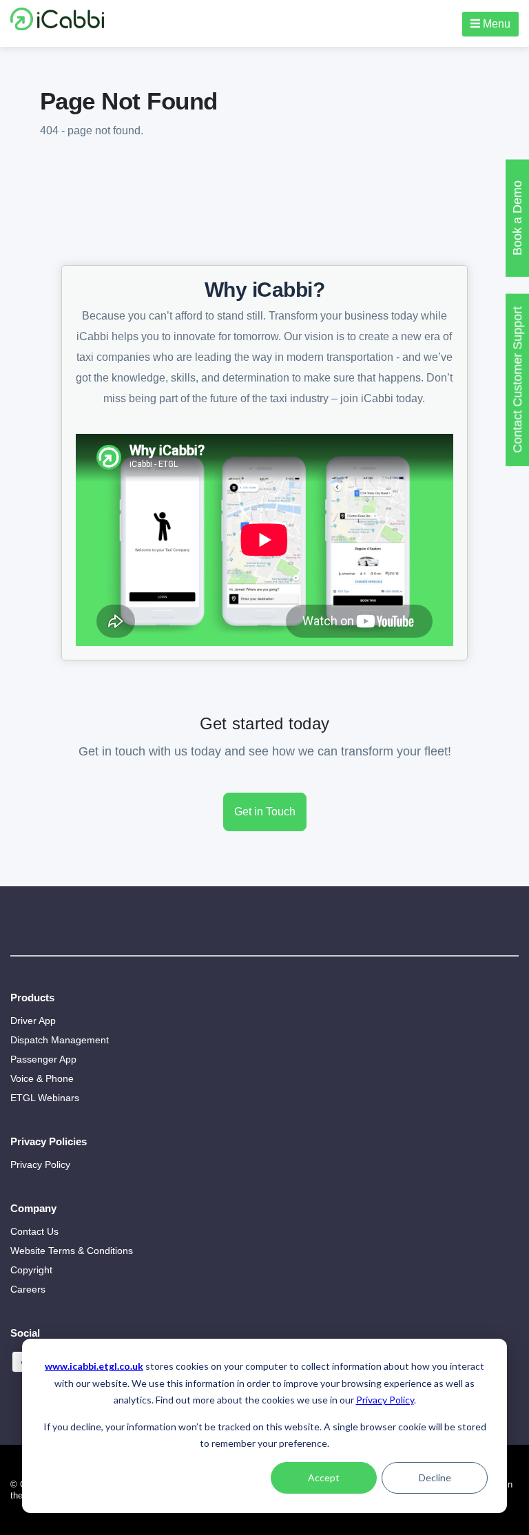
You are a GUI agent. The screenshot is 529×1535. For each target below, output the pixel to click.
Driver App (33, 1020)
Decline (435, 1477)
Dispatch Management (59, 1039)
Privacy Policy (385, 1400)
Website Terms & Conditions (71, 1250)
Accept (324, 1477)
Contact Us (34, 1231)
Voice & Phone (42, 1078)
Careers (27, 1289)
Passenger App (43, 1059)
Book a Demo (517, 217)
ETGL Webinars (44, 1097)
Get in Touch (264, 811)
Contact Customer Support (517, 379)
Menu (495, 24)
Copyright (31, 1269)
